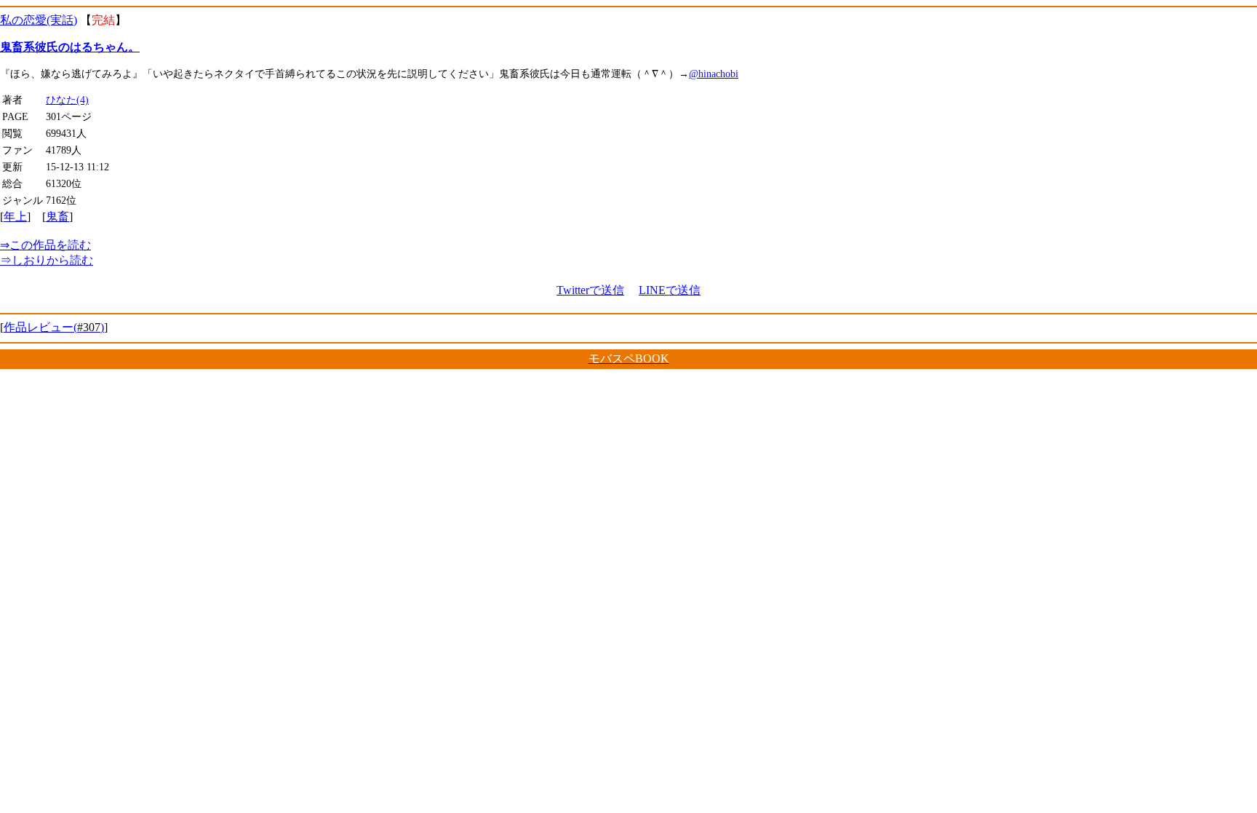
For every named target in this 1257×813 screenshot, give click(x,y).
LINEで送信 (670, 290)
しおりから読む (46, 260)
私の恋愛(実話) (38, 20)
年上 (15, 216)
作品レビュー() (54, 327)
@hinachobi (713, 73)
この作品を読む (45, 245)
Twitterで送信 (590, 290)
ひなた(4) (67, 100)
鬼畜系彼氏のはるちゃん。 (70, 47)
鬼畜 (57, 216)
